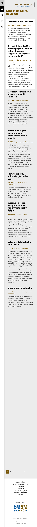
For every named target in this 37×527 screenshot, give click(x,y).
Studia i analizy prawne (20, 484)
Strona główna (20, 482)
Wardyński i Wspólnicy (22, 518)
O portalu (20, 486)
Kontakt (20, 494)
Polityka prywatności (20, 490)
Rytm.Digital (23, 524)
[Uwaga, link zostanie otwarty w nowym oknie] (20, 508)
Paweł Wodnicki (23, 521)
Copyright (20, 488)
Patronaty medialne (20, 492)
